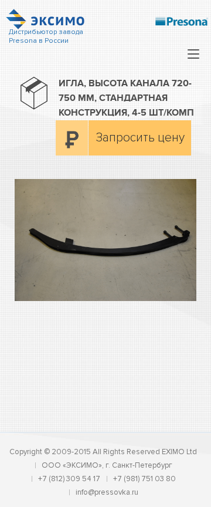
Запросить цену (140, 137)
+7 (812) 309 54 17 (69, 479)
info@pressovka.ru (107, 492)
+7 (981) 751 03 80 (144, 479)
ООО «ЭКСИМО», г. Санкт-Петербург (107, 465)
